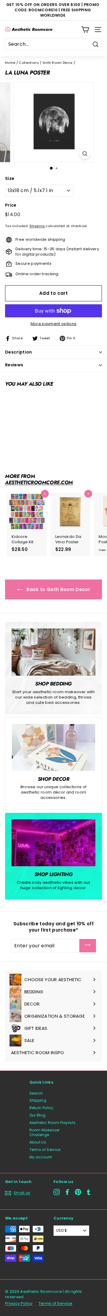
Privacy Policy (19, 1303)
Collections (29, 62)
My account (40, 1157)
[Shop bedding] (53, 652)
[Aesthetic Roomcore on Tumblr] (89, 1192)
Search (36, 1093)
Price (11, 205)
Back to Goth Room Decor (57, 589)
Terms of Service (45, 1149)
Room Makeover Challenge (44, 1132)
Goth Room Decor (58, 62)
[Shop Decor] (53, 747)
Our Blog (37, 1115)
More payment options (54, 324)
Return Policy (41, 1107)
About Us (37, 1142)
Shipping (37, 226)
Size (9, 178)
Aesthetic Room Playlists (52, 1122)
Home (10, 62)
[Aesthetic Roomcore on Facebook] (67, 1192)
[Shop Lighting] (53, 843)
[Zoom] (84, 153)
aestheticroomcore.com (39, 482)
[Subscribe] (87, 945)
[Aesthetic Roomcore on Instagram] (57, 1192)
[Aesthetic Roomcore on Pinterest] (78, 1192)
